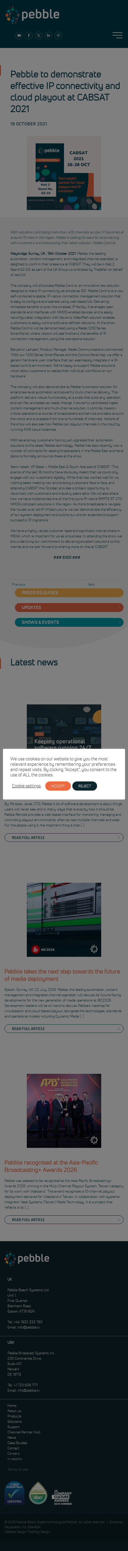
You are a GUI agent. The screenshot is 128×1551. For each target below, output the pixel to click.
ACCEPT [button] (58, 786)
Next (91, 584)
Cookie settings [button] (26, 786)
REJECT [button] (84, 786)
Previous (18, 584)
